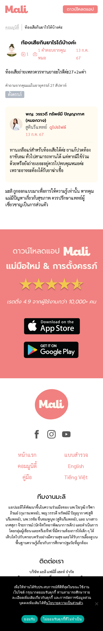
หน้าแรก (27, 454)
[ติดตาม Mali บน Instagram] (51, 437)
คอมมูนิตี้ (12, 27)
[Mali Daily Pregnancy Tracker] (34, 9)
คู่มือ (27, 477)
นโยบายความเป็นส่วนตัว (64, 603)
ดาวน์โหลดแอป (80, 9)
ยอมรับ (29, 619)
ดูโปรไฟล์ (57, 127)
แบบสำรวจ (76, 454)
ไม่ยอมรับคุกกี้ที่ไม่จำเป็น (62, 619)
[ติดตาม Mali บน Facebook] (36, 437)
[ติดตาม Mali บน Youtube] (66, 437)
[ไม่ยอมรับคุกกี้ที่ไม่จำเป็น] (96, 603)
